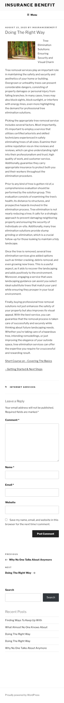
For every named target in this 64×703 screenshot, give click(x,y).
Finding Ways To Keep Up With (23, 620)
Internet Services (23, 387)
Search (9, 589)
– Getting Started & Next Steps (23, 369)
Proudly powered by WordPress (22, 694)
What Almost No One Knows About (26, 627)
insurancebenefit (44, 27)
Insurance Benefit (30, 5)
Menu (34, 14)
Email (9, 484)
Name (9, 467)
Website (10, 502)
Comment (12, 420)
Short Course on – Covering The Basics (28, 361)
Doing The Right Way (17, 634)
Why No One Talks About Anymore (26, 648)
